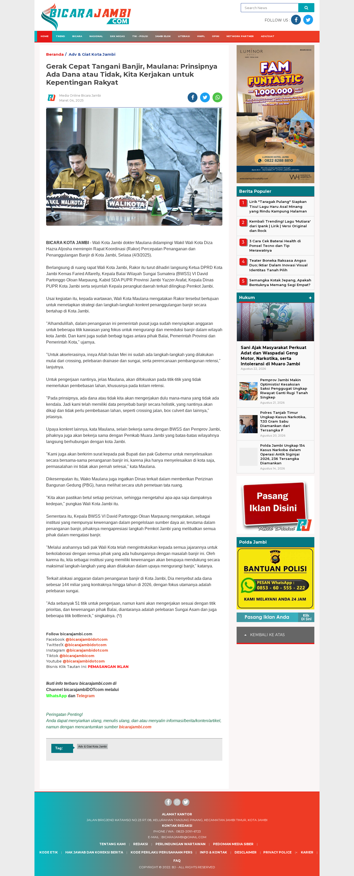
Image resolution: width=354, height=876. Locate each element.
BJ (174, 867)
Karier (307, 852)
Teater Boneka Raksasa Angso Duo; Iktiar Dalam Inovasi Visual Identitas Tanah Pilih (278, 265)
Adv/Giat (267, 36)
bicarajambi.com (135, 727)
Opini (215, 36)
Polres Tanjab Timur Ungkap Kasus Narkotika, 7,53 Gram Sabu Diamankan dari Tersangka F (283, 421)
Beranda (55, 54)
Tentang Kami (112, 844)
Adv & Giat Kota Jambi (92, 54)
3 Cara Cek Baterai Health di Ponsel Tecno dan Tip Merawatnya (275, 245)
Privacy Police (277, 852)
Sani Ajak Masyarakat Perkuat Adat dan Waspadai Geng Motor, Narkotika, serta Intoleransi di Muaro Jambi (273, 355)
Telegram (85, 696)
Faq (177, 861)
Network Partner (240, 36)
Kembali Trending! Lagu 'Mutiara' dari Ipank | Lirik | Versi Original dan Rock (279, 226)
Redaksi (140, 844)
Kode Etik (48, 852)
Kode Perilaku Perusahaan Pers (161, 852)
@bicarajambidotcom (87, 639)
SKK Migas (117, 36)
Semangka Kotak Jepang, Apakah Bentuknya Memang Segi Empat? (280, 282)
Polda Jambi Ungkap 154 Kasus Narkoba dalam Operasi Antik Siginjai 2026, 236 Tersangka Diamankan (282, 454)
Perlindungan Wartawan (180, 844)
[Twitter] (185, 802)
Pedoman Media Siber (233, 844)
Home (44, 36)
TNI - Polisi (140, 36)
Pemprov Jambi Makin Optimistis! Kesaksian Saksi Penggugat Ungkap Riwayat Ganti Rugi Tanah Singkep (284, 388)
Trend (60, 36)
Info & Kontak (213, 852)
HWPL (201, 36)
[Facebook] (168, 802)
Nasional (96, 36)
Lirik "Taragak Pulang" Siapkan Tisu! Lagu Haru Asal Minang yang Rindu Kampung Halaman (278, 206)
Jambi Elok (163, 36)
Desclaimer (246, 852)
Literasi (184, 36)
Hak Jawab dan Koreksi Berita (94, 852)
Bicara (77, 36)
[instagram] (177, 802)
